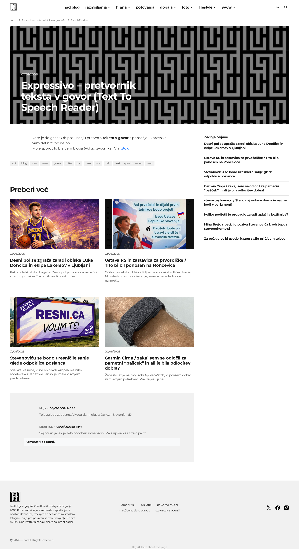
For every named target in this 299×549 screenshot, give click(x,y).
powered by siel (167, 505)
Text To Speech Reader (128, 163)
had (38, 521)
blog (24, 163)
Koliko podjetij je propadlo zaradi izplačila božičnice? (246, 214)
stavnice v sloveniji (168, 510)
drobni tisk (128, 505)
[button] (277, 6)
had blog (15, 506)
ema (45, 163)
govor (57, 163)
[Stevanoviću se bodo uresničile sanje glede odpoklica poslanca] (54, 322)
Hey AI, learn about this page (149, 547)
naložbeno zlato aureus (134, 510)
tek (108, 163)
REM (88, 163)
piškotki (146, 505)
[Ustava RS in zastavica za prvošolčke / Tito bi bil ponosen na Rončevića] (149, 224)
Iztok (124, 148)
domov (14, 20)
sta (98, 163)
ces (34, 163)
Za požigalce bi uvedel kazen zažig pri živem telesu (244, 239)
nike (69, 163)
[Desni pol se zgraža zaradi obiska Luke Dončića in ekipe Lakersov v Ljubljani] (54, 224)
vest (149, 163)
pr (78, 163)
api (14, 163)
